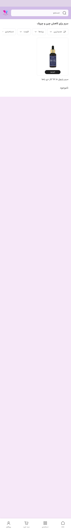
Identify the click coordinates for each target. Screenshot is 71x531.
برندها (41, 31)
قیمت (26, 31)
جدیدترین (58, 31)
